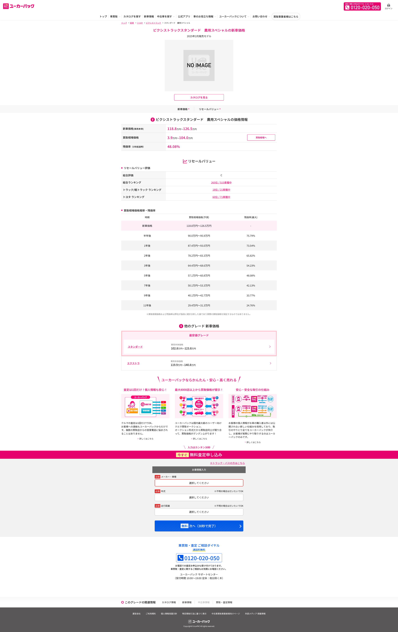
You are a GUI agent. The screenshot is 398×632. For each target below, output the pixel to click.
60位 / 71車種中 (221, 197)
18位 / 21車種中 (221, 189)
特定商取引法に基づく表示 (194, 613)
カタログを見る (199, 97)
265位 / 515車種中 (221, 182)
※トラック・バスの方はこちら (227, 463)
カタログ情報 (169, 602)
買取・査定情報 (224, 602)
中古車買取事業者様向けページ (226, 613)
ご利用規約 (151, 613)
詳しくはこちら (146, 438)
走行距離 (165, 505)
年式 (163, 491)
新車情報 (187, 602)
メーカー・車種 (168, 476)
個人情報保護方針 (169, 613)
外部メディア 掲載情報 (255, 613)
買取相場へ (261, 137)
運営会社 (136, 613)
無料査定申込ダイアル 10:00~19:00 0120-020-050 (362, 6)
